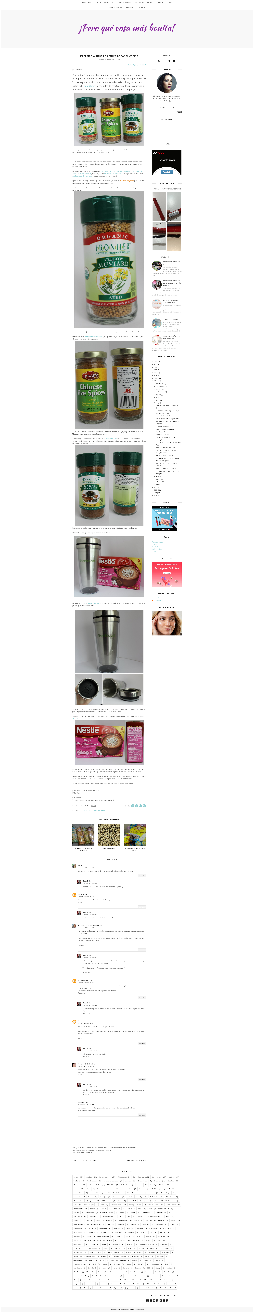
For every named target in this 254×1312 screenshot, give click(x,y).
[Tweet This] (132, 805)
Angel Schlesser (78, 1260)
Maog (80, 865)
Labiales (139, 1252)
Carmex (106, 1248)
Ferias (120, 1201)
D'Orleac (141, 1248)
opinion (145, 1201)
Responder (142, 876)
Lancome (138, 1268)
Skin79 (168, 1216)
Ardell (112, 1260)
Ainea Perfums (170, 1276)
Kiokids (170, 1284)
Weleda (98, 1220)
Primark (172, 1224)
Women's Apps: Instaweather (166, 416)
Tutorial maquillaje (143, 1177)
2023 (155, 362)
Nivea (75, 1205)
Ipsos (104, 1268)
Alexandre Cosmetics (99, 1280)
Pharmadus (77, 1236)
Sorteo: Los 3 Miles (170, 319)
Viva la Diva (99, 1276)
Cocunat (128, 1264)
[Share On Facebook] (136, 805)
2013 (155, 487)
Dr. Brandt (161, 1220)
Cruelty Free (116, 1209)
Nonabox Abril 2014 (162, 435)
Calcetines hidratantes (151, 1280)
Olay (160, 1272)
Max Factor (77, 1185)
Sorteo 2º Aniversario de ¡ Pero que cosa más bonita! (172, 283)
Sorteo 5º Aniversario (171, 262)
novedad (139, 1185)
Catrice (90, 1197)
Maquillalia (77, 1272)
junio (157, 400)
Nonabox (157, 1181)
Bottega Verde (123, 1220)
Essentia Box (105, 1232)
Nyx (141, 1197)
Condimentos (83, 1102)
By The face (77, 1248)
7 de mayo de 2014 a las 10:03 (86, 868)
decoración (160, 1256)
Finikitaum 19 (160, 432)
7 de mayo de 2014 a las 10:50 (86, 896)
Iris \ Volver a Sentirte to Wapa (90, 925)
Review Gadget (165, 1193)
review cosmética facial (111, 1181)
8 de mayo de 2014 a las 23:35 (91, 1087)
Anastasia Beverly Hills (147, 1244)
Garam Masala (111, 439)
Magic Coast (165, 1252)
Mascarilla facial (78, 1201)
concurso (151, 1193)
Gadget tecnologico (114, 1252)
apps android (90, 1213)
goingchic (117, 1228)
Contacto (155, 544)
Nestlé (140, 1209)
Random (93, 810)
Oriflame (162, 1232)
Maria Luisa (82, 894)
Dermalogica (155, 1264)
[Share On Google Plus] (140, 805)
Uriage (87, 1276)
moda (92, 1193)
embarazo (142, 1276)
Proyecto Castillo (153, 1205)
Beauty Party (146, 1213)
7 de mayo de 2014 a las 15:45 (86, 1023)
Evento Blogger (143, 1181)
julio (157, 397)
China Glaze (118, 1248)
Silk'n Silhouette (78, 1244)
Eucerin (173, 1220)
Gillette (149, 1284)
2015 (155, 378)
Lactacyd (126, 1268)
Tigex (87, 1220)
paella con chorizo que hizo (82, 176)
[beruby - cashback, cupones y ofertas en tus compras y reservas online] (167, 174)
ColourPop (141, 1264)
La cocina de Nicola (83, 174)
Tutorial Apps (78, 1228)
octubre (158, 389)
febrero (158, 482)
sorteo (159, 1177)
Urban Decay (170, 1197)
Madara (169, 1268)
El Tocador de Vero (85, 980)
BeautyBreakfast (161, 1213)
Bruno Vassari (78, 1216)
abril (157, 476)
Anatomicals (153, 1228)
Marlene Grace (90, 1272)
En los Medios (157, 549)
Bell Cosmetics (106, 1201)
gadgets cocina (129, 1288)
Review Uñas (77, 1197)
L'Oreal (88, 1189)
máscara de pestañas (106, 1213)
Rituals (118, 1236)
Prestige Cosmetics (135, 1205)
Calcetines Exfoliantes (131, 1280)
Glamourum (116, 1197)
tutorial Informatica (166, 1288)
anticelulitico (103, 1228)
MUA (142, 1232)
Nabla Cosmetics (89, 1256)
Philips (89, 1236)
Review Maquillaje (104, 1177)
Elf (120, 1216)
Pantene (103, 1256)
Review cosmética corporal (105, 1189)
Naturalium (148, 1272)
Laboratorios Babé (116, 1205)
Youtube (147, 1256)
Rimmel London (78, 1209)
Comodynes (122, 1240)
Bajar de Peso (78, 1240)
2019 (155, 367)
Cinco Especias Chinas (93, 337)
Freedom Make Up (79, 1224)
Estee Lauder (78, 1268)
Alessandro (130, 1244)
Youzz (128, 1236)
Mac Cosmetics (170, 1201)
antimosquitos (113, 1276)
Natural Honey (134, 1272)
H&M (128, 1216)
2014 (155, 381)
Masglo (76, 1256)
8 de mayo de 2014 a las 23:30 (91, 883)
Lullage (158, 1268)
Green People (92, 1268)
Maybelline (130, 1197)
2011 (155, 493)
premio (92, 1201)
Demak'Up (153, 1248)
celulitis (104, 1244)
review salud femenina (147, 1288)
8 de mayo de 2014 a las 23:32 (91, 957)
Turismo (92, 1244)
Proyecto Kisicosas (103, 1236)
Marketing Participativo (157, 1185)
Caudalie (104, 1264)
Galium (139, 1284)
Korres (115, 1268)
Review (76, 1177)
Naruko (76, 1288)
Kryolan (128, 1252)
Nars (151, 1232)
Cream (130, 1248)
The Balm (76, 1220)
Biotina (146, 1260)
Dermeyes (114, 1284)
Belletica (134, 1260)
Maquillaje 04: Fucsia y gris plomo (167, 418)
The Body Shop (154, 1197)
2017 (155, 373)
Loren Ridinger (96, 1224)
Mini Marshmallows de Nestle (84, 719)
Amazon (148, 1236)
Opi (169, 1272)
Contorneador (90, 1284)
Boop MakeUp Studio (80, 1264)
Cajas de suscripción (124, 1177)
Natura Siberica (119, 1272)
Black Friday (167, 1228)
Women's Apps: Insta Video (165, 448)
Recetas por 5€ (124, 171)
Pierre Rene (159, 1224)
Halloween (136, 1240)
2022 (155, 364)
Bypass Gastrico (92, 1248)
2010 (155, 496)
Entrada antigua (135, 1161)
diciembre (159, 384)
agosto (158, 395)
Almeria (133, 1213)
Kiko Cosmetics (92, 1181)
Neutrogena (146, 1224)
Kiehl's (160, 1284)
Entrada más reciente (85, 1161)
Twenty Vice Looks (119, 1193)
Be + (89, 1240)
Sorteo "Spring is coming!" (137, 65)
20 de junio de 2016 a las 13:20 (86, 1104)
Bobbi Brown (78, 1232)
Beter (99, 1240)
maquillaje (89, 1177)
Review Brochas (171, 1205)
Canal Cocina (89, 85)
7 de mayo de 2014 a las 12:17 (85, 982)
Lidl (148, 1268)
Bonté (157, 1201)
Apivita (102, 1260)
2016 (155, 375)
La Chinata (118, 1232)
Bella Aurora (163, 1244)
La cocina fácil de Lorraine (113, 174)
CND (94, 1264)
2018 (155, 370)
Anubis (91, 1260)
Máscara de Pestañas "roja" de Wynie (167, 189)
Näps (159, 1240)
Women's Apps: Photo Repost (166, 468)
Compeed (76, 1284)
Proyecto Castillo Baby (101, 1288)
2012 (155, 490)
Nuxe (85, 1288)
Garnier (129, 1209)
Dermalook (148, 1220)
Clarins (136, 1220)
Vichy (150, 1209)
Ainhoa (128, 1228)
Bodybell (157, 1260)
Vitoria (90, 1228)
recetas (101, 810)
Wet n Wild (110, 1185)
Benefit (104, 1209)
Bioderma (142, 1189)
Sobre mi (155, 547)
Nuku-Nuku (87, 881)
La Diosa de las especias (110, 171)
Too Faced (77, 1181)
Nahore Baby (120, 1224)
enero (158, 485)
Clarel (102, 1205)
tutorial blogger (88, 1205)
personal (167, 1189)
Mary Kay (105, 1272)
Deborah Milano (78, 1193)
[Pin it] (144, 805)
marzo (158, 479)
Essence (76, 1189)
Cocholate (117, 1264)
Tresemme (135, 1256)
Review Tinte (132, 1201)
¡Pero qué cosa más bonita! (122, 1309)
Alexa (85, 1280)
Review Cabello (125, 1185)
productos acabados (94, 1185)
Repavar (116, 1288)
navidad (92, 1209)
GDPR (154, 551)
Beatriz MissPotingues (86, 1064)
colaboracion (129, 1276)
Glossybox (170, 1181)
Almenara (115, 1280)
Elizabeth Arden (78, 1252)
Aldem (75, 1280)
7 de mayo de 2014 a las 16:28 (86, 1066)
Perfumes (76, 1213)
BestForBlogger (140, 1309)
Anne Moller (161, 1236)
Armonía (123, 1260)
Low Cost (131, 1232)
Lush (108, 1224)
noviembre (160, 386)
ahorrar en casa (136, 1193)
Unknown (81, 1021)
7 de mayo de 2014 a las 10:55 (86, 927)
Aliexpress (140, 1228)
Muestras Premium (154, 1216)
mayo (158, 403)
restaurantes (155, 1276)
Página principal (157, 542)
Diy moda (166, 1248)
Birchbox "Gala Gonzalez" (165, 455)
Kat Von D (148, 1240)
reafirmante (116, 1244)
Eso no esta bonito (95, 1252)
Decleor (103, 1284)
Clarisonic (167, 1280)
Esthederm (127, 1284)
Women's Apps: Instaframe (165, 429)
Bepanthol (109, 1220)
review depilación (163, 1209)
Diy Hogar (103, 1197)
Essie (166, 1264)
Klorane (139, 1216)
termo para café (93, 603)
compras (86, 810)
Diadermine (92, 1216)
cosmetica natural (126, 1189)
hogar (138, 1236)
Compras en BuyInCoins (164, 426)
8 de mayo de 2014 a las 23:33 (91, 1005)
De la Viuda (91, 1232)
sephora (103, 1193)
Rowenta (76, 1276)
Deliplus (154, 1189)
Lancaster (152, 1252)
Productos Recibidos (119, 1256)
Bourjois (109, 1240)
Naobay (133, 1224)
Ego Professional (107, 1216)
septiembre (160, 392)
